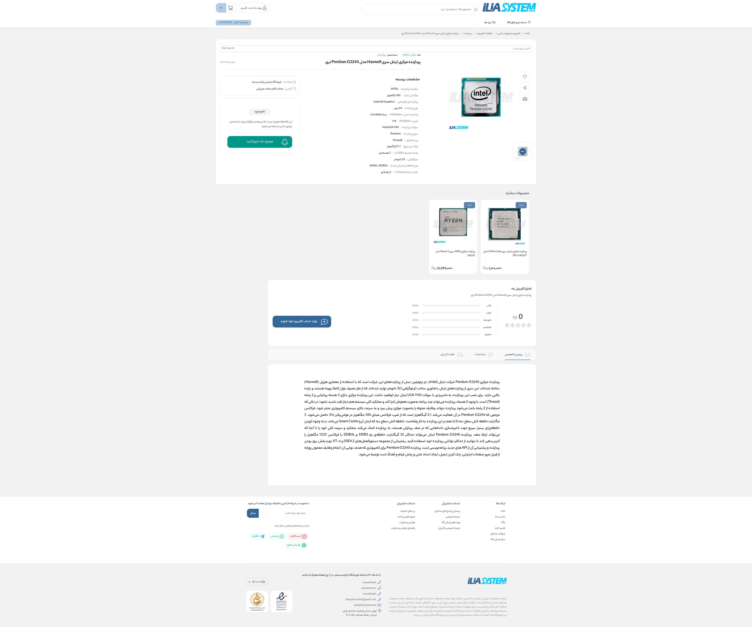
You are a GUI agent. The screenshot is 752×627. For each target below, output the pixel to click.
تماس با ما (500, 517)
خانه (527, 34)
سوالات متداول (497, 534)
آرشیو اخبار (500, 528)
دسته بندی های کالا (517, 23)
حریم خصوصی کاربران (449, 528)
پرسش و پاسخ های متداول (447, 511)
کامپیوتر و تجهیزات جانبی (508, 34)
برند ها (488, 23)
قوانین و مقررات (407, 523)
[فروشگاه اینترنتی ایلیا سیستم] (509, 7)
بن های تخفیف (407, 511)
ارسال (253, 513)
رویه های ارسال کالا (451, 523)
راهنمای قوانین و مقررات (403, 528)
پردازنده (467, 34)
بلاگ (503, 523)
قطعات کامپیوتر (484, 34)
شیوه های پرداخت (406, 517)
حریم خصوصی (452, 517)
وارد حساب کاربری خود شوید (298, 321)
